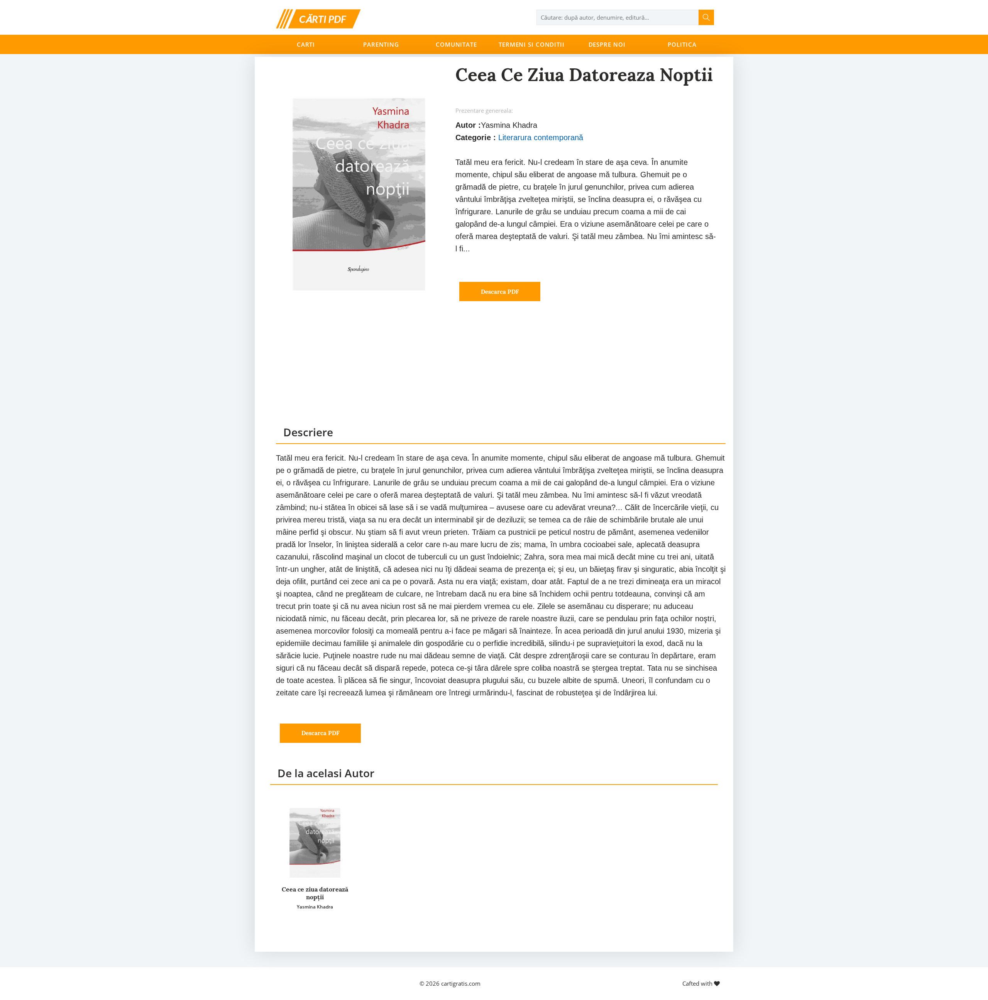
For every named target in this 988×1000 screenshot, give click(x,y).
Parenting (381, 44)
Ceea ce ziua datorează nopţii (315, 893)
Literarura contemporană (540, 137)
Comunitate (456, 44)
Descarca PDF (500, 291)
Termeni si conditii (532, 44)
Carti (306, 44)
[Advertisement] (501, 371)
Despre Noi (607, 44)
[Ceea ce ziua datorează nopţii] (314, 843)
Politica (682, 44)
